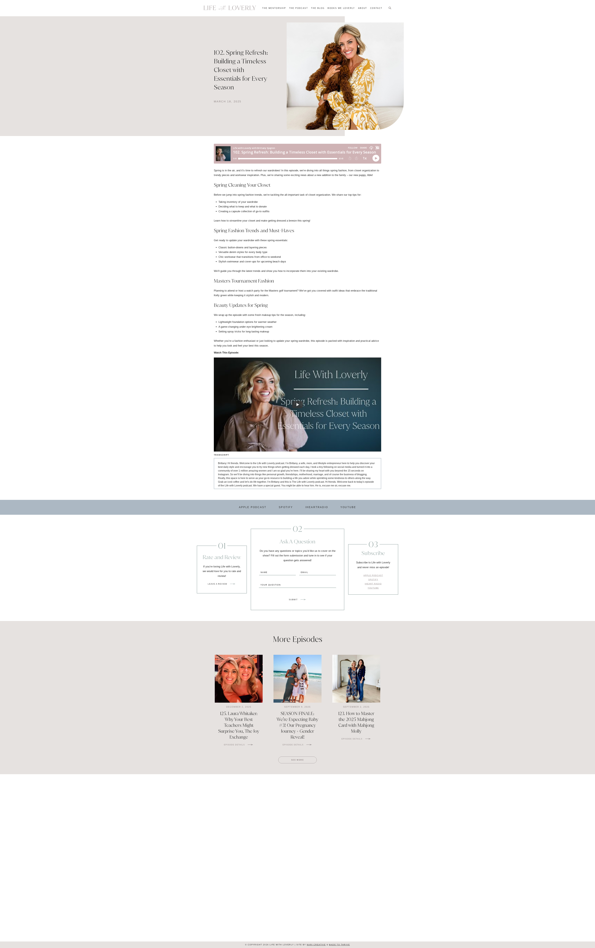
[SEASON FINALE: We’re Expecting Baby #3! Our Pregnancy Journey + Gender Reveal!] (297, 679)
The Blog (317, 8)
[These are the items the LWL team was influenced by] (446, 846)
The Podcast (298, 8)
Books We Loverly (341, 8)
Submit (293, 600)
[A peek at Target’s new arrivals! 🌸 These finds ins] (248, 846)
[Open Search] (390, 8)
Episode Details (234, 745)
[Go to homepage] (230, 8)
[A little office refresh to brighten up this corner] (148, 846)
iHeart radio (373, 584)
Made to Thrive (339, 945)
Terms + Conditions (297, 938)
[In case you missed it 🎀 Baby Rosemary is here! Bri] (49, 846)
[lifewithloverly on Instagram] (303, 928)
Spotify (286, 507)
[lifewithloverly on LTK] (299, 928)
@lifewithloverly (312, 789)
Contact (376, 8)
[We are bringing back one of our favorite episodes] (347, 846)
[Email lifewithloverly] (292, 928)
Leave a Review (217, 584)
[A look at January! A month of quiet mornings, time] (546, 846)
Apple (227, 920)
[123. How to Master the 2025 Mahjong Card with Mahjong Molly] (356, 679)
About (362, 8)
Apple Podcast (253, 507)
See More (297, 760)
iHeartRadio (316, 507)
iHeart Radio (256, 920)
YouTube (348, 507)
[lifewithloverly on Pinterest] (296, 928)
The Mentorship (274, 8)
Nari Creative (316, 945)
